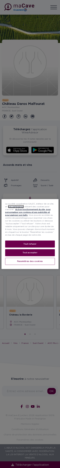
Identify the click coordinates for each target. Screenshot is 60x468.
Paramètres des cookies (30, 261)
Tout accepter (30, 253)
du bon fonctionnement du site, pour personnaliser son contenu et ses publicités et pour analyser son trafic (28, 212)
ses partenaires (15, 206)
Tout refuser (30, 244)
